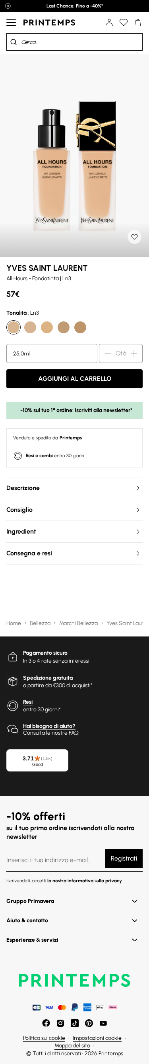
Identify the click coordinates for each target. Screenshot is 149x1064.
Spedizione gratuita (48, 677)
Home (14, 623)
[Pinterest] (89, 1023)
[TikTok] (74, 1023)
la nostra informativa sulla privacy (84, 881)
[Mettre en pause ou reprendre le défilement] (8, 6)
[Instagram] (60, 1023)
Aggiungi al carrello (74, 378)
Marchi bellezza (79, 623)
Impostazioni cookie (97, 1038)
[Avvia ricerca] (13, 42)
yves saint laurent (47, 268)
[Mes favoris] (123, 22)
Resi (28, 702)
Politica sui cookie (44, 1038)
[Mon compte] (109, 22)
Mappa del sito (72, 1045)
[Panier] (138, 22)
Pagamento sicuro (45, 653)
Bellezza (41, 623)
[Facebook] (46, 1023)
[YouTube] (103, 1023)
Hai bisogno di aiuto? (49, 726)
